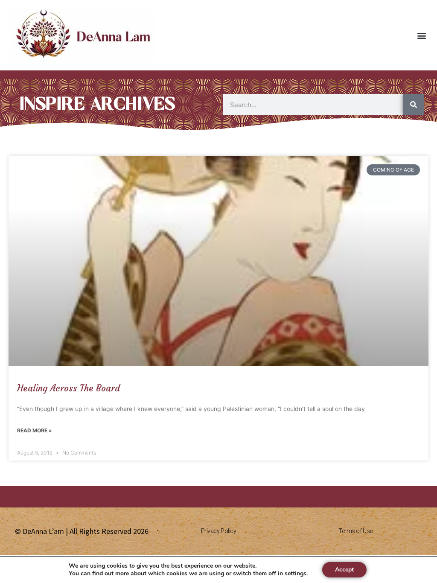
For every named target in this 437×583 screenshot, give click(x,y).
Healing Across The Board (68, 388)
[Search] (413, 104)
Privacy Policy (218, 531)
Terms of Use (355, 531)
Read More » (34, 430)
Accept (344, 570)
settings (295, 573)
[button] (421, 35)
